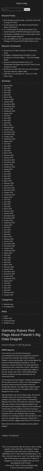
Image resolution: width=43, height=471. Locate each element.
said (31, 365)
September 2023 (9, 167)
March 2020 (8, 264)
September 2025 (9, 111)
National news (8, 304)
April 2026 (7, 95)
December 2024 (9, 132)
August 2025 (8, 113)
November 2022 (9, 190)
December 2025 (9, 104)
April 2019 (7, 290)
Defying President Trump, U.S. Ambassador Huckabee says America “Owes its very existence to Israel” (22, 64)
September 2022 (9, 195)
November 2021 (9, 218)
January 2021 (8, 241)
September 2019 (9, 278)
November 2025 (9, 106)
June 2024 (7, 146)
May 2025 (7, 120)
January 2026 (8, 102)
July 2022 (7, 199)
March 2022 (8, 209)
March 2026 (8, 97)
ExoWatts (7, 55)
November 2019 (9, 274)
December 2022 (9, 188)
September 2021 (9, 223)
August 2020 (8, 253)
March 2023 (8, 181)
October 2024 (8, 137)
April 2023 (7, 178)
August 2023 (8, 169)
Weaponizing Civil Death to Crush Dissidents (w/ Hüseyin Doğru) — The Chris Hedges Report (21, 57)
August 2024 (8, 141)
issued (18, 355)
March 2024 (8, 153)
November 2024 (9, 134)
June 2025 (7, 118)
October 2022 (8, 192)
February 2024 (9, 155)
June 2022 (7, 202)
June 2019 (7, 285)
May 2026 (7, 92)
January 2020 (8, 269)
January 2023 (8, 185)
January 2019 (8, 295)
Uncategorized (9, 306)
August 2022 (8, 197)
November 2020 (9, 246)
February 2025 (9, 127)
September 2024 (9, 139)
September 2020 (9, 250)
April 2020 (7, 262)
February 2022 (9, 211)
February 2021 (9, 239)
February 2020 (9, 267)
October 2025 (8, 109)
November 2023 (9, 162)
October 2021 (8, 220)
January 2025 (8, 130)
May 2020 (7, 260)
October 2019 (8, 276)
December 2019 (9, 271)
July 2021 (7, 227)
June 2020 (7, 257)
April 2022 (7, 206)
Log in (6, 316)
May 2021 (7, 232)
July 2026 (7, 88)
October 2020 (8, 248)
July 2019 (7, 283)
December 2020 (9, 244)
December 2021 (9, 216)
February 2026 (9, 99)
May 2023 (7, 176)
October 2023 (8, 164)
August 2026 (8, 85)
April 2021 (7, 234)
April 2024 (7, 151)
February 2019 (9, 292)
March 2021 (8, 237)
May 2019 (7, 288)
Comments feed (9, 321)
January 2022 (8, 213)
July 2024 (7, 143)
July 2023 (7, 171)
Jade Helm (7, 74)
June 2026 (7, 90)
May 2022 (7, 204)
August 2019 (8, 281)
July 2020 (7, 255)
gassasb (28, 345)
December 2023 (9, 160)
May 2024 (7, 148)
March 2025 (8, 125)
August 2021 (8, 225)
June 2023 (7, 174)
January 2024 (8, 157)
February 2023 (9, 183)
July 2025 (7, 116)
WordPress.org (9, 323)
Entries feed (8, 318)
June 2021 (7, 230)
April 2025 (7, 123)
